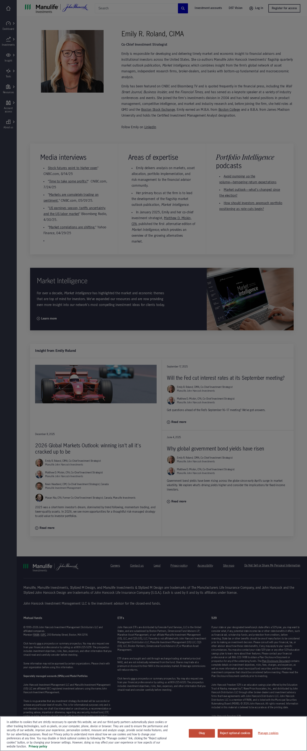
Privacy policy (38, 746)
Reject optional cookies (235, 733)
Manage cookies (268, 733)
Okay (202, 733)
